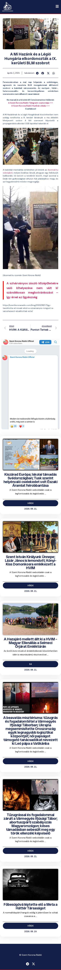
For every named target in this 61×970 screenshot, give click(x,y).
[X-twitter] (33, 963)
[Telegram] (27, 963)
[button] (37, 73)
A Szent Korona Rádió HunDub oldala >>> (30, 106)
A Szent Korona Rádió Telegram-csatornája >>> (30, 103)
